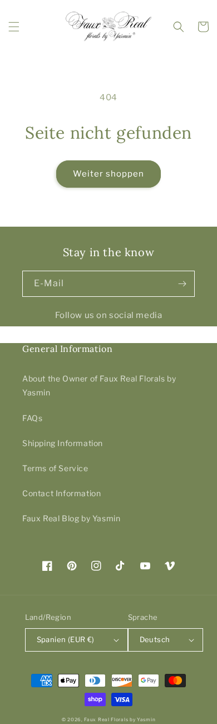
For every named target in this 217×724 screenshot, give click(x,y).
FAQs (32, 418)
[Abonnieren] (182, 284)
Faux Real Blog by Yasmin (71, 518)
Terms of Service (55, 468)
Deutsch (155, 639)
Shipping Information (62, 443)
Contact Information (61, 493)
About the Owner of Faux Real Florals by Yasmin (99, 385)
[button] (14, 26)
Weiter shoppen (108, 174)
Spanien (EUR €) (66, 639)
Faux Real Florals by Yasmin (119, 719)
